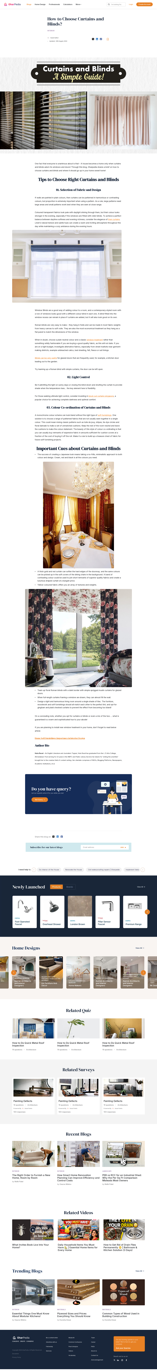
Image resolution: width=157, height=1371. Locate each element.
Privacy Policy (16, 1357)
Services (49, 1351)
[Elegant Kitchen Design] (51, 972)
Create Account (144, 4)
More (78, 4)
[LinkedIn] (118, 1360)
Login (131, 4)
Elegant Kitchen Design (50, 978)
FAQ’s (93, 1346)
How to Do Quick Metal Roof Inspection (28, 1044)
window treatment (95, 340)
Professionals (54, 4)
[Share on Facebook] (100, 39)
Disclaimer (15, 1353)
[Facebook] (126, 1360)
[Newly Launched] (78, 906)
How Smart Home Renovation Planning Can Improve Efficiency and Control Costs (78, 1178)
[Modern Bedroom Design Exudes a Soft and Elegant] (78, 972)
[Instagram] (122, 1360)
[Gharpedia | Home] (12, 4)
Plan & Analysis (73, 1346)
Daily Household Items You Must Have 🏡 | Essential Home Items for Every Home (78, 1247)
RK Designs (101, 985)
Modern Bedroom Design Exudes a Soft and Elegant (78, 976)
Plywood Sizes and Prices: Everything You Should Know (73, 1315)
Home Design (40, 4)
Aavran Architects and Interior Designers (49, 983)
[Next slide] (143, 870)
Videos (71, 1351)
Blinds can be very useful (46, 358)
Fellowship (49, 1346)
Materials (61, 1309)
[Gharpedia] (21, 1337)
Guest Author (54, 38)
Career (93, 1342)
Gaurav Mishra (65, 1184)
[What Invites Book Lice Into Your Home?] (33, 1229)
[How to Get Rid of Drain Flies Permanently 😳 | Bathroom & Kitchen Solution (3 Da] (124, 1229)
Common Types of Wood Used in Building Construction (120, 1315)
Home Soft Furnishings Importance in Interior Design (60, 738)
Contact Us (94, 1355)
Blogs (29, 4)
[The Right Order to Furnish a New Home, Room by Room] (33, 1154)
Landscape (106, 1171)
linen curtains (114, 219)
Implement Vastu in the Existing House (92, 870)
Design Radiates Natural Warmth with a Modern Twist (105, 981)
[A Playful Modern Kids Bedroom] (24, 972)
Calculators (67, 4)
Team (93, 1337)
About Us (94, 1351)
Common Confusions (75, 1342)
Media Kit (71, 1337)
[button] (143, 972)
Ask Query (39, 800)
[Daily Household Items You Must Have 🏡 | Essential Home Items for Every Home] (78, 1229)
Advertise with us (51, 1342)
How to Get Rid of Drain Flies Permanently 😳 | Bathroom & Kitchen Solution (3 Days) (120, 1247)
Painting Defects (22, 1101)
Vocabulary (72, 1355)
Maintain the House (122, 870)
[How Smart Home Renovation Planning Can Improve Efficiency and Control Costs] (78, 1154)
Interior (50, 31)
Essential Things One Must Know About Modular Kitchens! (30, 1315)
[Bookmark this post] (108, 39)
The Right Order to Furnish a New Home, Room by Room (31, 1176)
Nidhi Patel (19, 1181)
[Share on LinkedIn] (96, 39)
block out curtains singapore (101, 396)
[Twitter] (114, 1360)
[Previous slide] (34, 870)
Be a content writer (52, 1337)
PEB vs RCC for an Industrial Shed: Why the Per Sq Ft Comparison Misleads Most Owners (122, 1178)
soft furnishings (104, 415)
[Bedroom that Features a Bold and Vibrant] (132, 972)
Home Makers (20, 985)
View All (139, 948)
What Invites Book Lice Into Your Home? (30, 1246)
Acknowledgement (97, 1360)
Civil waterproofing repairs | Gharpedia (54, 870)
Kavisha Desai (65, 1320)
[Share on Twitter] (93, 39)
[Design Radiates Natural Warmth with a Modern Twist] (105, 972)
